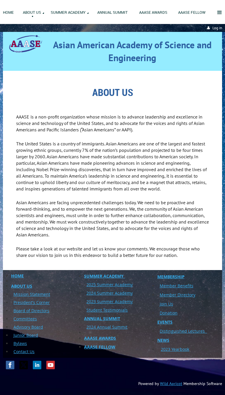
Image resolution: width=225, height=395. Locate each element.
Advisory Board (28, 327)
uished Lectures (190, 331)
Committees (25, 319)
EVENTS (165, 322)
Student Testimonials (107, 310)
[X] (23, 365)
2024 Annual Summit (106, 327)
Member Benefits (176, 285)
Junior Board (25, 335)
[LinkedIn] (37, 365)
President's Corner (31, 302)
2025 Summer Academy (109, 284)
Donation (169, 313)
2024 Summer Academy (109, 293)
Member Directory (177, 295)
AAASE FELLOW (99, 347)
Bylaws (20, 343)
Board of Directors (31, 310)
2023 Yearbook (175, 349)
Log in (217, 27)
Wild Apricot (171, 383)
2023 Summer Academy (109, 301)
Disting (166, 331)
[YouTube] (50, 365)
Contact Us (24, 351)
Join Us (166, 304)
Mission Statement (31, 294)
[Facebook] (10, 365)
